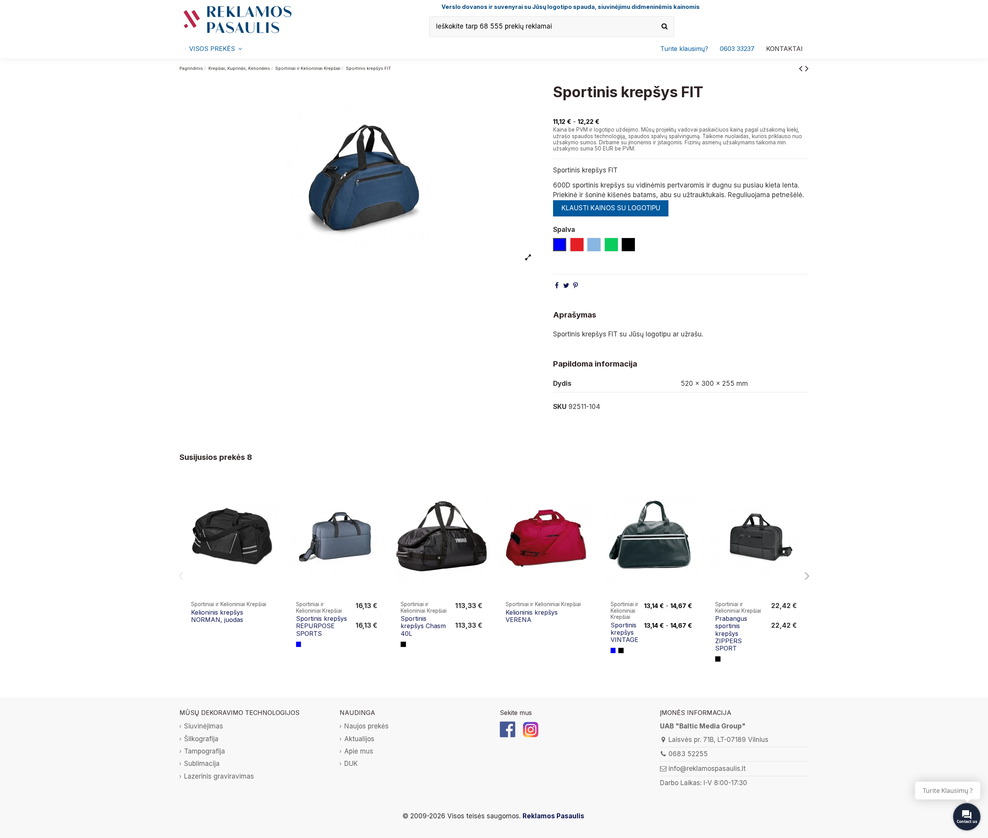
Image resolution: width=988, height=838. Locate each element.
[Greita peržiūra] (272, 490)
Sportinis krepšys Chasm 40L (423, 626)
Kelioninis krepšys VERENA (532, 615)
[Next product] (807, 68)
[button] (737, 48)
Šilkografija (201, 739)
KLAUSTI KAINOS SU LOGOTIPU (611, 208)
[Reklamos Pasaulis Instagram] (530, 729)
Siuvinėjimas (203, 726)
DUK (351, 763)
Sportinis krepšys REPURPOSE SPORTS (321, 626)
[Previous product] (802, 68)
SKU (560, 407)
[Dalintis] (557, 285)
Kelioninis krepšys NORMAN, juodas (217, 615)
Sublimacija (202, 763)
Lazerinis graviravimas (219, 776)
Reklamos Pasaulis (553, 816)
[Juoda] (403, 644)
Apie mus (358, 751)
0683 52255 (688, 754)
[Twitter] (566, 285)
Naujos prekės (366, 726)
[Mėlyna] (298, 644)
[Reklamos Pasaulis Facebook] (507, 729)
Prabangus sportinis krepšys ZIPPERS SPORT (731, 633)
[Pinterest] (575, 285)
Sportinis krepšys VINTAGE (624, 632)
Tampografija (204, 751)
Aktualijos (359, 739)
